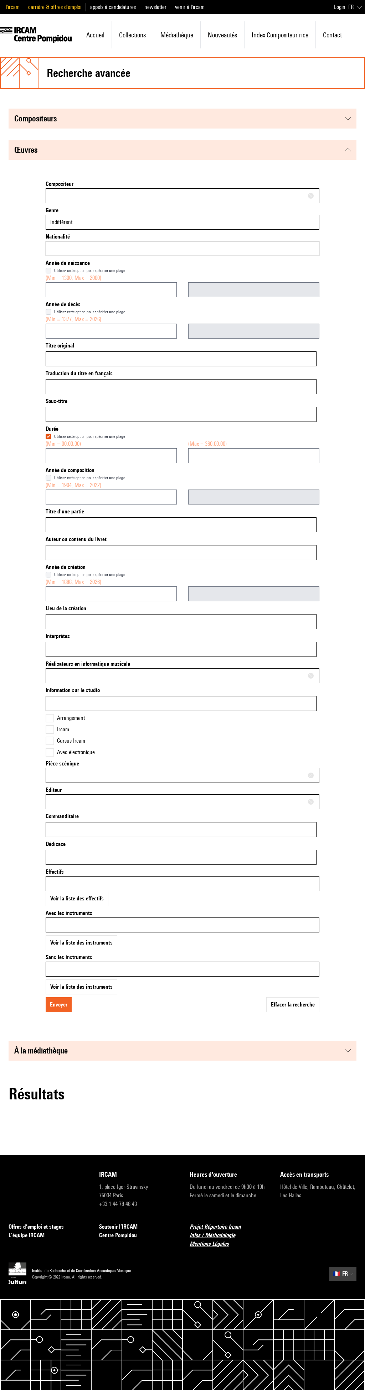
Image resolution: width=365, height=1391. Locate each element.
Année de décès (63, 304)
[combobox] (182, 195)
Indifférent (61, 222)
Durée (52, 428)
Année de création (66, 567)
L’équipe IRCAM (27, 1235)
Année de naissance (68, 263)
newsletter (155, 7)
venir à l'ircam (190, 7)
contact (332, 35)
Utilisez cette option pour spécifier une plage (89, 270)
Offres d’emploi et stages (36, 1226)
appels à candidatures (113, 7)
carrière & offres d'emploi (54, 7)
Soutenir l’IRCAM (118, 1226)
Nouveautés (222, 35)
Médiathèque (176, 35)
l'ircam (13, 7)
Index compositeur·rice (280, 35)
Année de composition (70, 470)
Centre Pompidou (118, 1235)
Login (339, 7)
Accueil (95, 35)
